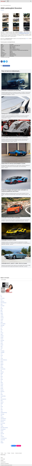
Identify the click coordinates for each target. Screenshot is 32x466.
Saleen (2, 394)
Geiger (2, 334)
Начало (2, 5)
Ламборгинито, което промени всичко (10, 113)
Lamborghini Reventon (6, 65)
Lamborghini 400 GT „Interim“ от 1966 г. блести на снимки (14, 263)
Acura (1, 299)
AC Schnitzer (3, 298)
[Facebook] (2, 61)
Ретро (1, 435)
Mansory (2, 361)
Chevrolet (2, 317)
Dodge (2, 322)
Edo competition (3, 323)
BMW (1, 310)
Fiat (1, 328)
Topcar (2, 409)
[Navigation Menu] (8, 1)
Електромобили (3, 429)
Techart (2, 406)
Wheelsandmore (3, 420)
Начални (2, 430)
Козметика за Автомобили (5, 463)
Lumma (2, 358)
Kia (1, 349)
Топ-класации (3, 439)
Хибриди (2, 442)
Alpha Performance (3, 302)
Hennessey (2, 340)
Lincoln (2, 355)
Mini (1, 370)
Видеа (2, 424)
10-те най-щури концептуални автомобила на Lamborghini (14, 137)
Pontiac (2, 385)
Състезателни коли (4, 438)
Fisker (1, 329)
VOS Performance (3, 418)
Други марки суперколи (4, 427)
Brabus (2, 311)
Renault (2, 388)
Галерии (2, 426)
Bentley (2, 308)
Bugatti (2, 313)
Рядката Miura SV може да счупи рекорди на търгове (13, 163)
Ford (1, 331)
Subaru (2, 403)
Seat (1, 397)
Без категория (3, 423)
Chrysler (2, 319)
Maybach (2, 364)
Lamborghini (2, 352)
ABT (1, 296)
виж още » (13, 94)
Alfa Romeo (2, 301)
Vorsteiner (2, 417)
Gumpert (2, 337)
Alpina (2, 304)
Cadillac (2, 314)
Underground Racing (4, 412)
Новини (2, 432)
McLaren (2, 367)
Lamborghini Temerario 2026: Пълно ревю (10, 217)
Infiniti (1, 346)
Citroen (2, 320)
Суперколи (2, 436)
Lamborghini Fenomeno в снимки (8, 240)
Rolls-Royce (2, 391)
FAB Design (2, 325)
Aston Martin (2, 305)
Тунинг (2, 441)
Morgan (2, 373)
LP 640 (27, 38)
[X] (4, 61)
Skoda (2, 400)
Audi (1, 307)
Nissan (2, 376)
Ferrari (2, 326)
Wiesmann (2, 421)
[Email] (7, 61)
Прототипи (2, 433)
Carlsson (2, 316)
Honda (2, 343)
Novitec (2, 379)
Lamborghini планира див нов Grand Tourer (11, 90)
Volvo (1, 415)
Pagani (2, 382)
